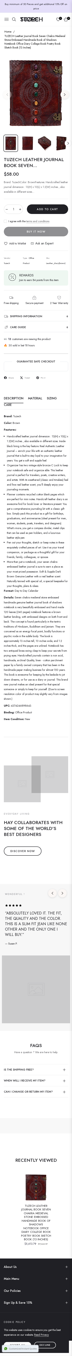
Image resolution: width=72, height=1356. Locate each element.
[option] (36, 93)
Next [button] (64, 94)
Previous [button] (7, 94)
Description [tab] (13, 399)
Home (7, 32)
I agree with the (28, 221)
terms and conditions (37, 221)
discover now (22, 851)
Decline (45, 1345)
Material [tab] (35, 399)
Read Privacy (41, 1335)
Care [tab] (8, 405)
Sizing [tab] (52, 399)
